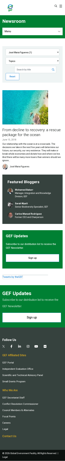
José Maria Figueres (19, 167)
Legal (5, 429)
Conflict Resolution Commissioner (20, 404)
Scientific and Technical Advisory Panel (22, 375)
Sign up (32, 258)
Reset (12, 76)
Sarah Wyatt (21, 203)
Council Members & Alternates (18, 410)
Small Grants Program (13, 381)
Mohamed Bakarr (24, 190)
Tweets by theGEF (13, 277)
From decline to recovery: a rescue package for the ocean (31, 132)
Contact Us (9, 436)
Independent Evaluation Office (17, 369)
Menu (8, 31)
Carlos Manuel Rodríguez (28, 214)
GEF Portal (8, 362)
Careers (6, 423)
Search (56, 6)
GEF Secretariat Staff (13, 397)
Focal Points (9, 416)
